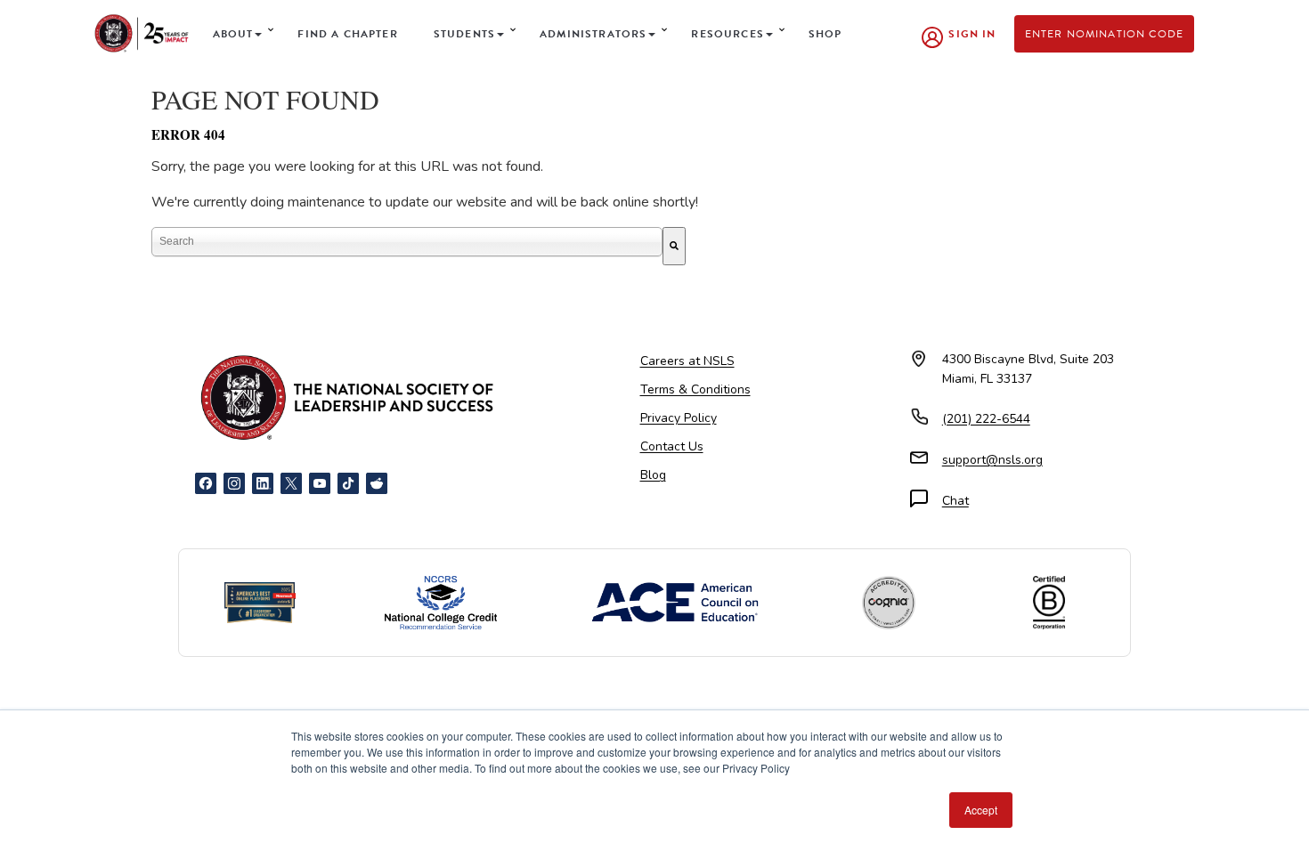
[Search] (674, 246)
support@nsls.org (992, 459)
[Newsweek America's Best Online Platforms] (260, 602)
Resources (727, 34)
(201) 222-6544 (986, 418)
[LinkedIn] (262, 483)
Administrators (593, 34)
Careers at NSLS (687, 361)
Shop (825, 34)
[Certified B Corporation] (1049, 602)
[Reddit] (376, 483)
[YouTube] (319, 483)
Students (464, 34)
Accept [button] (980, 809)
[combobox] (407, 241)
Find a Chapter (347, 34)
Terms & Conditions (695, 389)
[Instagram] (234, 483)
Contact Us (671, 446)
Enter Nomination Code (1104, 34)
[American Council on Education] (675, 602)
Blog (653, 474)
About (233, 34)
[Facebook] (205, 483)
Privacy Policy (678, 417)
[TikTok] (348, 483)
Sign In (972, 34)
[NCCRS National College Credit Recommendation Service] (441, 602)
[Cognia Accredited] (888, 602)
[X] (291, 483)
